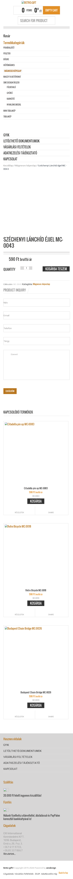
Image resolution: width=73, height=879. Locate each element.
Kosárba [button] (36, 501)
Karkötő (11, 98)
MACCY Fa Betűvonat (12, 76)
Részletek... (9, 853)
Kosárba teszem (56, 269)
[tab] (16, 290)
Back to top (63, 872)
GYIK (6, 135)
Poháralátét (8, 47)
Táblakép (7, 116)
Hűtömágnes (9, 65)
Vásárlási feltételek (17, 147)
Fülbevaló (11, 87)
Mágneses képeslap (25, 165)
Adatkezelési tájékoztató (20, 153)
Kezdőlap (8, 165)
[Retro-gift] (28, 2)
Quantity (9, 269)
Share (51, 512)
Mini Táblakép (9, 110)
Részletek (19, 512)
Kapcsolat (10, 159)
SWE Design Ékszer (11, 82)
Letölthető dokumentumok (21, 141)
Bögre (6, 59)
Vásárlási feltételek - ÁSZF (27, 874)
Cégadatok (8, 874)
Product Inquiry (14, 290)
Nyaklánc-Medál (14, 104)
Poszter (7, 53)
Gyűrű (10, 92)
